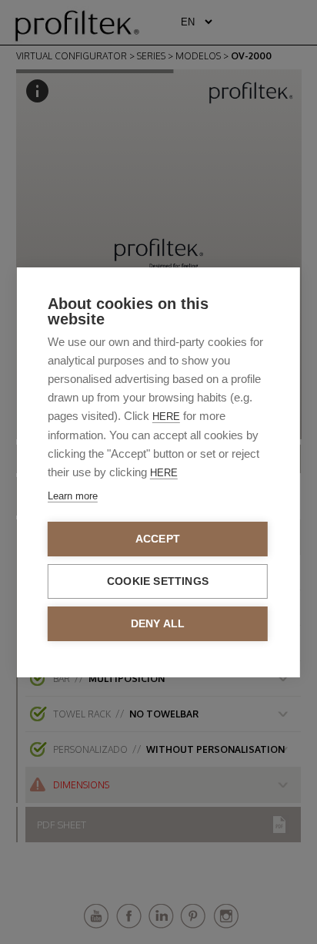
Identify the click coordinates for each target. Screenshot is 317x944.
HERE (166, 416)
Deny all (158, 624)
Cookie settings (158, 581)
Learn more (73, 496)
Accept (157, 539)
